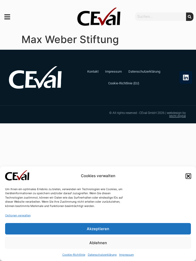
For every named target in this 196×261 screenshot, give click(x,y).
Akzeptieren (98, 228)
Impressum (126, 254)
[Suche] (189, 16)
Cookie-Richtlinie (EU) (123, 83)
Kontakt (93, 71)
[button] (188, 176)
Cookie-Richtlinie (73, 254)
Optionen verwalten (18, 215)
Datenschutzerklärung (102, 254)
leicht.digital (177, 116)
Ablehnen (98, 242)
